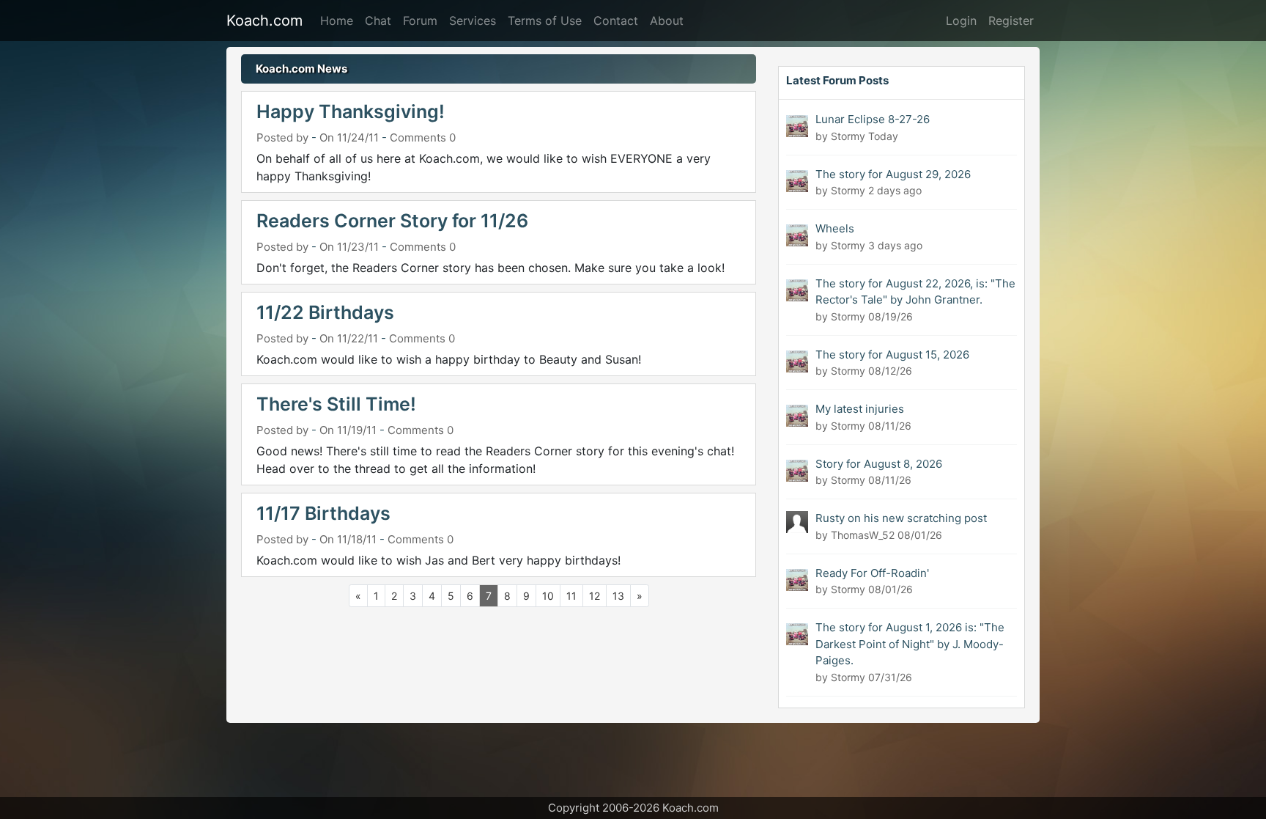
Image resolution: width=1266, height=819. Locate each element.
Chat (378, 20)
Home (336, 20)
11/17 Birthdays (323, 513)
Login (961, 20)
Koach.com (264, 20)
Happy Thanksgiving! (350, 111)
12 (594, 596)
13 (618, 596)
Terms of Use (545, 20)
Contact (615, 20)
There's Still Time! (336, 404)
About (667, 20)
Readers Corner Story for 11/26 (392, 221)
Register (1011, 20)
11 (571, 596)
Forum (420, 20)
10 (548, 596)
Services (472, 20)
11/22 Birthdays (325, 312)
